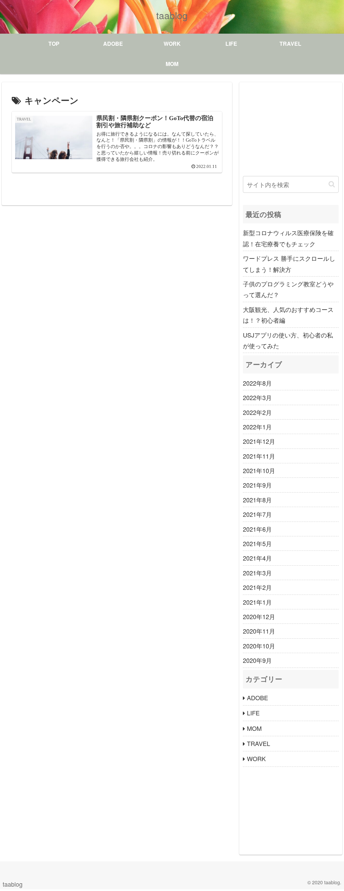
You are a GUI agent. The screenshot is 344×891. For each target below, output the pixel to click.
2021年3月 (257, 572)
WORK (256, 758)
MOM (254, 728)
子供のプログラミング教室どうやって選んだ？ (288, 289)
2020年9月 (257, 660)
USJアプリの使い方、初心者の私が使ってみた (288, 340)
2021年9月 (257, 484)
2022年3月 (257, 397)
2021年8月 (257, 499)
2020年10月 (259, 645)
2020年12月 (259, 616)
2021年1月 (257, 602)
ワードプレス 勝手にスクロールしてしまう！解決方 (289, 263)
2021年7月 (257, 514)
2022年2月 (257, 412)
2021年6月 (257, 529)
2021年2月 (257, 587)
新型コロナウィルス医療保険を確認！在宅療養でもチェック (288, 238)
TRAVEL (258, 743)
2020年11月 (259, 631)
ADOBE (257, 697)
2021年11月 (259, 456)
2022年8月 (257, 383)
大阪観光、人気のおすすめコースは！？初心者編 (288, 314)
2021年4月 (257, 558)
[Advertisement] (291, 128)
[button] (332, 184)
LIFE (253, 712)
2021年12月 (259, 441)
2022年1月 (257, 426)
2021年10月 (259, 470)
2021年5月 (257, 543)
